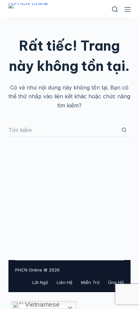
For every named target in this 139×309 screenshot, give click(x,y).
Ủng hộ (116, 282)
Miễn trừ (90, 282)
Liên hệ (65, 282)
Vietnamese (41, 304)
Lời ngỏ (40, 282)
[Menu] (127, 9)
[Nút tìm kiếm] (124, 130)
